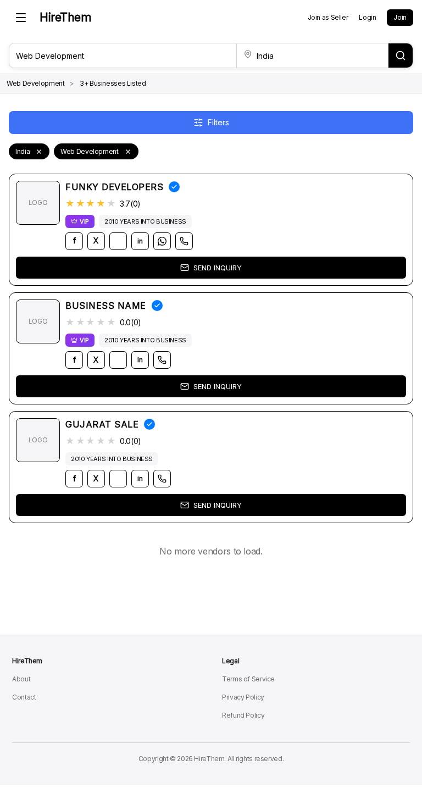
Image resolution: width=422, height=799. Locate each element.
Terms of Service (248, 679)
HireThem (65, 17)
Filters (218, 122)
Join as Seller (328, 17)
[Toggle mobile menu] (21, 17)
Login (367, 17)
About (21, 679)
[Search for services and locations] (400, 55)
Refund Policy (243, 715)
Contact (24, 697)
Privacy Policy (243, 697)
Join (400, 17)
